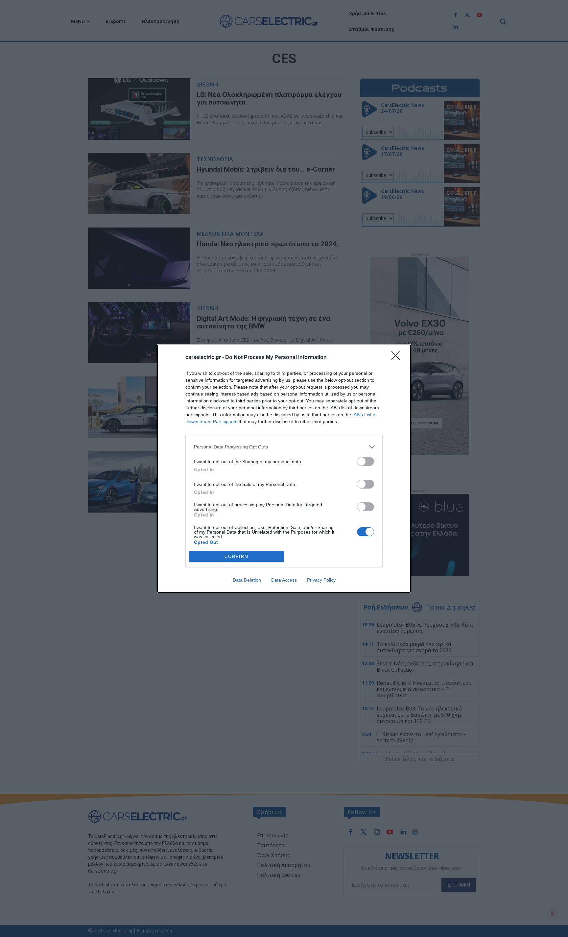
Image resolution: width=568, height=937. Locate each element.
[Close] (397, 357)
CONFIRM (237, 556)
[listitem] (284, 447)
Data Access (284, 580)
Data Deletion (247, 580)
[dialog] (284, 468)
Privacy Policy (321, 580)
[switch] (365, 461)
